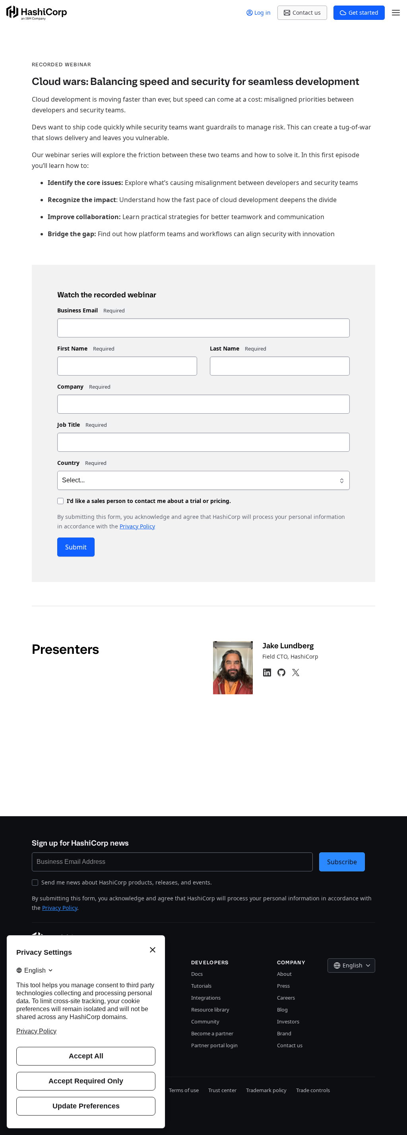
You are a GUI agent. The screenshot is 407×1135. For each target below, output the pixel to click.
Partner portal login (214, 1045)
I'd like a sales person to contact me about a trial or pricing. (149, 501)
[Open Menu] (396, 12)
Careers (286, 997)
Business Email (77, 310)
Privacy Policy (137, 526)
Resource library (210, 1009)
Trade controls (313, 1090)
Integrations (206, 997)
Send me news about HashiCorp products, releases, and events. (126, 882)
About (284, 973)
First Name (72, 348)
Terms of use (184, 1090)
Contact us (289, 1045)
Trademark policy (266, 1090)
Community (205, 1021)
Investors (288, 1021)
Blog (282, 1009)
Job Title (68, 424)
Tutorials (201, 985)
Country (68, 462)
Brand (284, 1033)
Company (70, 386)
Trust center (222, 1090)
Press (283, 985)
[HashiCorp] (36, 13)
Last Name (224, 348)
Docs (197, 973)
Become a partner (212, 1033)
